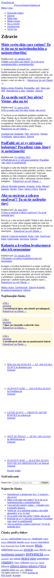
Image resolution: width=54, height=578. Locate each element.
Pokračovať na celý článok (15, 128)
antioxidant (15, 538)
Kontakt (17, 575)
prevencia (34, 134)
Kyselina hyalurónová (11, 290)
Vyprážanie (6, 136)
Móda (38, 545)
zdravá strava (19, 136)
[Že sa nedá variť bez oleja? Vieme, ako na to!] (23, 110)
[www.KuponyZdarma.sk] (27, 5)
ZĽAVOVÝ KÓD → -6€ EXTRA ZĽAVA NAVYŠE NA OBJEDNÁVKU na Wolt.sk (28, 461)
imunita (20, 542)
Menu (4, 8)
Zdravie (11, 15)
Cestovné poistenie (18, 236)
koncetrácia (43, 542)
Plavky (43, 549)
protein (47, 555)
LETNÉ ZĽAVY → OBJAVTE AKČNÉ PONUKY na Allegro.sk (27, 413)
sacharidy (5, 559)
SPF (3, 90)
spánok (17, 558)
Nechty (13, 189)
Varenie (43, 134)
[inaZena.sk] (7, 2)
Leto (36, 236)
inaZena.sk (33, 572)
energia (11, 542)
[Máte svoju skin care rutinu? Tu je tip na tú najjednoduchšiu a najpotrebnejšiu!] (27, 64)
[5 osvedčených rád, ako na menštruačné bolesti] (10, 339)
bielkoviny (26, 539)
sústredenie (43, 558)
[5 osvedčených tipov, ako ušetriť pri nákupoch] (10, 306)
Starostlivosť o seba (15, 90)
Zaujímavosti (13, 26)
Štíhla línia (12, 18)
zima (12, 569)
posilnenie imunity (13, 554)
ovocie (28, 549)
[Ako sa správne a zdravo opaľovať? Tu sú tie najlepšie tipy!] (27, 215)
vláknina (24, 562)
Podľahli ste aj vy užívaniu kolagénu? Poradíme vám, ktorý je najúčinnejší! (26, 147)
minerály (30, 546)
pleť (38, 88)
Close (10, 8)
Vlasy (20, 189)
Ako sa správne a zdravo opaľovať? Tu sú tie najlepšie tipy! (23, 199)
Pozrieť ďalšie (14, 470)
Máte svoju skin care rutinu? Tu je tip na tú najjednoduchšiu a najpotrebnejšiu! (26, 49)
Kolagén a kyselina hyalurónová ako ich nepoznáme (26, 247)
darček (4, 542)
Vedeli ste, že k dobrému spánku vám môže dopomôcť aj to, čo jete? (27, 511)
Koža (38, 186)
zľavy (22, 570)
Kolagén (31, 186)
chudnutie (18, 134)
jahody (27, 542)
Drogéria (19, 88)
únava (29, 569)
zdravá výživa (31, 189)
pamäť (36, 550)
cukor (45, 539)
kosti (3, 546)
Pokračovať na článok (15, 311)
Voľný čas (12, 29)
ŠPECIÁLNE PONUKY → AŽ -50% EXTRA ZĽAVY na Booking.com (29, 366)
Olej (27, 134)
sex (11, 558)
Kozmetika (29, 88)
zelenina (5, 569)
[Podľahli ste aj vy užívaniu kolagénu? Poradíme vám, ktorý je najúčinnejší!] (27, 162)
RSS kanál (6, 575)
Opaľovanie (13, 239)
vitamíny (30, 90)
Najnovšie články (15, 13)
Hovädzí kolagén (17, 186)
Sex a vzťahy (13, 23)
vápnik (41, 563)
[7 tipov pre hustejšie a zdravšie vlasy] (10, 322)
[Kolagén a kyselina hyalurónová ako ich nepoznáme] (27, 261)
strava (25, 558)
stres (33, 558)
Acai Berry (5, 539)
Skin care (45, 88)
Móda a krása (13, 21)
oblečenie (7, 549)
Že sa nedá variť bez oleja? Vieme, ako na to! (22, 99)
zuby (17, 570)
